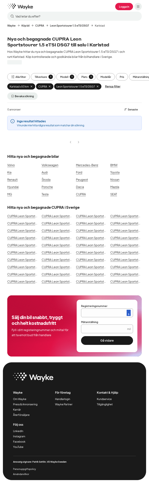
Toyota (115, 172)
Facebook (19, 441)
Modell (66, 76)
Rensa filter (112, 86)
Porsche (47, 187)
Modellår (105, 76)
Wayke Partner (64, 404)
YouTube (18, 446)
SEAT (113, 194)
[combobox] (74, 16)
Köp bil (25, 25)
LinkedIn (18, 431)
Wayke (11, 25)
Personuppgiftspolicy (24, 469)
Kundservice (104, 399)
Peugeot (82, 179)
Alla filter (20, 76)
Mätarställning (89, 322)
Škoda (46, 179)
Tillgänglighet (105, 404)
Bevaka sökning (24, 96)
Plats (86, 76)
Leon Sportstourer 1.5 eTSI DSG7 (69, 25)
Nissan (114, 179)
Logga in (124, 6)
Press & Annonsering (25, 404)
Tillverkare (43, 76)
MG (9, 194)
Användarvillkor (21, 474)
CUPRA (39, 25)
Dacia (80, 187)
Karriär (17, 409)
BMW (114, 165)
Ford (79, 172)
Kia (9, 172)
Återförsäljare (21, 414)
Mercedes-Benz (87, 165)
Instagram (19, 436)
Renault (12, 179)
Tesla (45, 194)
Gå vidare (107, 340)
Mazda (114, 187)
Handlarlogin (62, 399)
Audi (45, 172)
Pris (122, 76)
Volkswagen (50, 165)
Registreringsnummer (94, 306)
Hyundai (13, 187)
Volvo (11, 165)
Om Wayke (19, 399)
